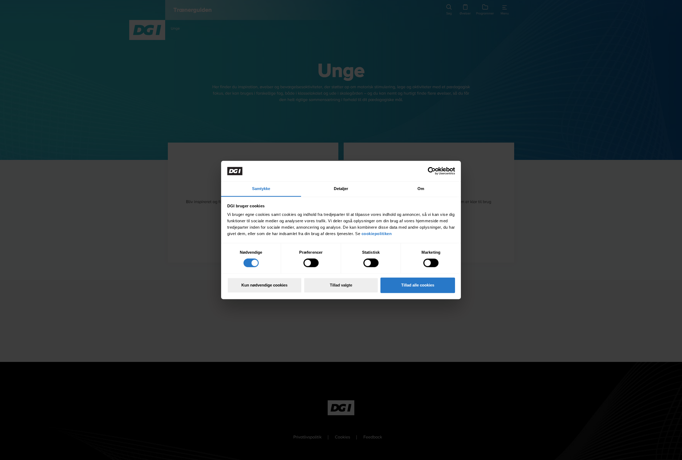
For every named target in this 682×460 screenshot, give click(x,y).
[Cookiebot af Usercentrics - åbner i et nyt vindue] (431, 171)
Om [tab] (420, 188)
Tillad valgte (341, 285)
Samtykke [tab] (261, 188)
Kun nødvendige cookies (264, 285)
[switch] (311, 263)
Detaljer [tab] (341, 188)
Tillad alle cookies (417, 285)
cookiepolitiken (377, 233)
